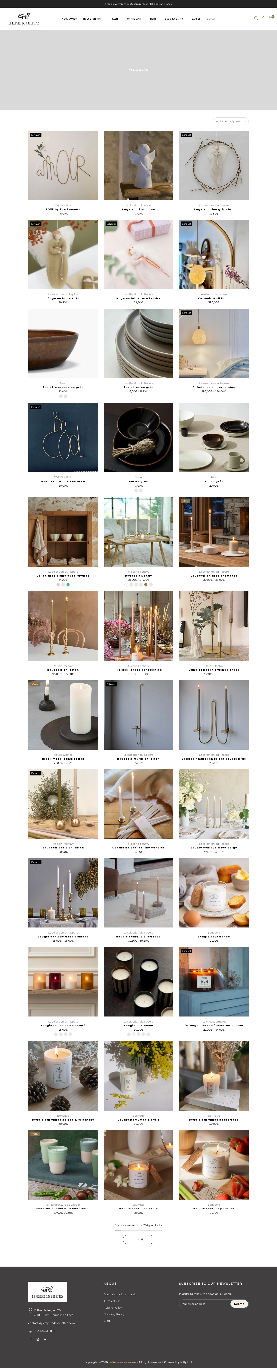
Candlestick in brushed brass (214, 670)
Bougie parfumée (138, 1025)
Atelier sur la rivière (214, 294)
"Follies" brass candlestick (138, 670)
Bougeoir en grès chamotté (214, 575)
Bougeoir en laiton (63, 670)
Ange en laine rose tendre (138, 298)
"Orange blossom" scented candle (213, 1025)
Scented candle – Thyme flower (63, 1208)
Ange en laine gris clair (214, 209)
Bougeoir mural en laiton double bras (214, 759)
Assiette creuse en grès (63, 387)
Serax (63, 383)
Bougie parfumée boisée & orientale (63, 1119)
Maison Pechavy (63, 666)
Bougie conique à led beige (214, 847)
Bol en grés (138, 481)
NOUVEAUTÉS (69, 18)
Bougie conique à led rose (138, 936)
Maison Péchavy (138, 571)
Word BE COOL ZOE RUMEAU (63, 481)
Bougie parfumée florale (139, 1119)
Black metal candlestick (63, 759)
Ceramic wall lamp (214, 298)
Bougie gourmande (214, 936)
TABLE (115, 18)
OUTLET (211, 18)
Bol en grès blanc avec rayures (63, 575)
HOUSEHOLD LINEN (93, 18)
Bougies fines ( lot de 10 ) (63, 1297)
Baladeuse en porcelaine (214, 387)
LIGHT (153, 18)
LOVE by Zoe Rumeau (63, 209)
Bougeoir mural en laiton (138, 759)
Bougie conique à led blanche (63, 936)
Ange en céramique (138, 209)
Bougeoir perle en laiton (63, 847)
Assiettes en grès (138, 387)
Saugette (214, 932)
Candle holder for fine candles (138, 847)
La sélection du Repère (138, 205)
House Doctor (214, 666)
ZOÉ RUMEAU (63, 205)
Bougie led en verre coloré (63, 1025)
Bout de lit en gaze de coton (214, 1297)
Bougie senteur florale (138, 1208)
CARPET (196, 18)
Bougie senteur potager (213, 1208)
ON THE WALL (134, 18)
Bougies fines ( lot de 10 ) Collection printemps (138, 1299)
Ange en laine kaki (63, 298)
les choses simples (214, 1021)
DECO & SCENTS (174, 18)
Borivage (63, 1115)
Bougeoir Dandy (138, 575)
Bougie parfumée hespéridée (214, 1119)
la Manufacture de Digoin (63, 1204)
